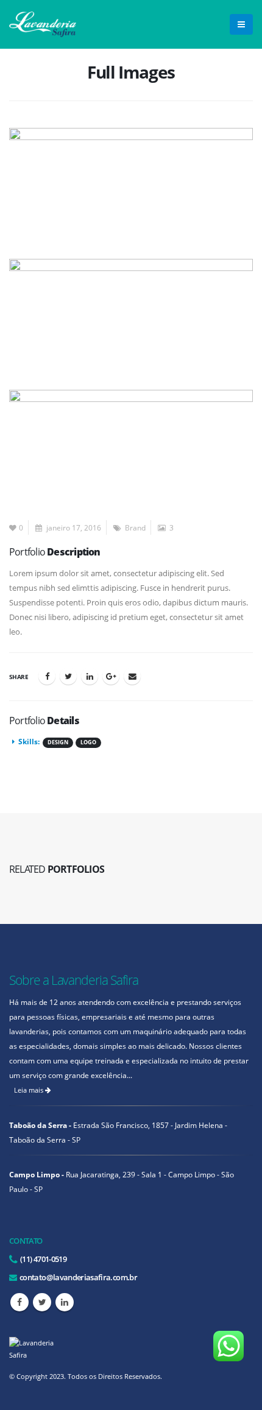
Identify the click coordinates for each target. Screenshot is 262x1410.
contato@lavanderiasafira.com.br (77, 1277)
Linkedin (64, 1302)
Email (132, 676)
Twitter (68, 676)
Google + (110, 676)
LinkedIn (89, 676)
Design (58, 742)
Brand (135, 527)
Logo (88, 742)
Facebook (46, 676)
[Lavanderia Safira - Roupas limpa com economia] (42, 24)
